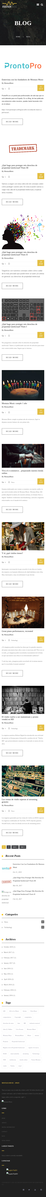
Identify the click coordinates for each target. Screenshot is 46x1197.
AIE (4, 1011)
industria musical (35, 1023)
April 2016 (7, 979)
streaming (26, 1053)
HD (25, 1023)
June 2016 (7, 968)
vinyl (20, 1066)
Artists (25, 1011)
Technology (14, 640)
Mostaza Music (31, 1029)
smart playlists (14, 1053)
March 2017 (8, 952)
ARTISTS (4, 1122)
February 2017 (9, 958)
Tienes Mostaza (35, 1059)
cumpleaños (28, 1017)
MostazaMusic (19, 1035)
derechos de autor (8, 1023)
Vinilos (12, 1066)
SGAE (5, 1053)
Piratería (5, 1041)
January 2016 (8, 995)
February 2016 (9, 990)
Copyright (18, 1017)
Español (15, 1174)
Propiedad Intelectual (18, 1041)
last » (23, 847)
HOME (3, 1118)
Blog (28, 37)
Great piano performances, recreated (17, 631)
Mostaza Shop (7, 1035)
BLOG (3, 1136)
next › (15, 847)
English (15, 1170)
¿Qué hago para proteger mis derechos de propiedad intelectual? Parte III (19, 166)
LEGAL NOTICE (6, 1140)
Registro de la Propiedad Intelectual (14, 1047)
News (13, 482)
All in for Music (14, 1011)
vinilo (5, 1066)
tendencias (13, 1059)
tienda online (24, 1059)
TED (4, 1059)
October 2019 (8, 947)
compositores (7, 1017)
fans (19, 1023)
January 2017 (8, 963)
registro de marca (33, 1047)
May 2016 (7, 974)
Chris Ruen (33, 1011)
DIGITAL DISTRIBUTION (8, 1127)
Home (18, 37)
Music (29, 1035)
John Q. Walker (7, 1029)
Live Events (19, 1029)
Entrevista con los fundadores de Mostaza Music (22, 79)
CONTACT (4, 1131)
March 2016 (8, 985)
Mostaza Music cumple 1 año (14, 403)
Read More (12, 122)
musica (37, 1035)
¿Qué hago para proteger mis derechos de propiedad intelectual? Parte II (19, 253)
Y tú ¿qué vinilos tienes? (12, 553)
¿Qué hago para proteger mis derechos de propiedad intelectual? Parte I (19, 325)
